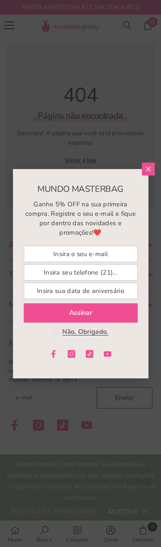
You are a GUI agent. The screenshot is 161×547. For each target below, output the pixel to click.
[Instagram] (72, 354)
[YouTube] (108, 354)
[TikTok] (90, 354)
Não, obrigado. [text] (85, 331)
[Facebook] (54, 354)
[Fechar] (148, 169)
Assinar (80, 312)
